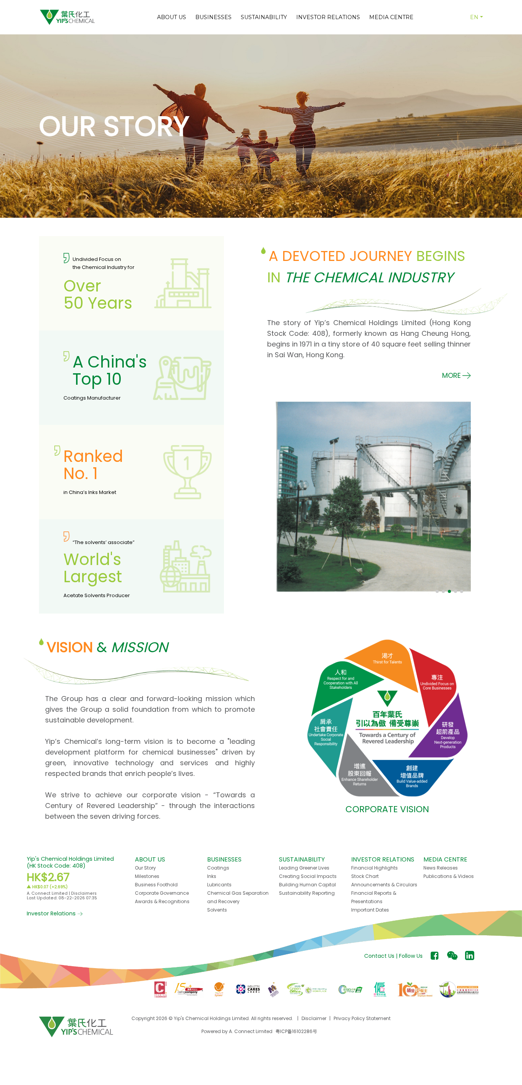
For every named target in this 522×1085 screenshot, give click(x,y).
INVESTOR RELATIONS (328, 17)
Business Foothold (156, 884)
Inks (211, 876)
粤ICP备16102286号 (296, 1031)
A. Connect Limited (250, 1031)
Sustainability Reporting (307, 893)
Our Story (145, 868)
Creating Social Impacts (308, 876)
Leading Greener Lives (304, 868)
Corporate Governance (162, 893)
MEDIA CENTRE (391, 17)
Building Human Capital (307, 884)
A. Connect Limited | (49, 893)
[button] (456, 375)
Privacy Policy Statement (362, 1018)
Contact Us (379, 956)
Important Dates (370, 910)
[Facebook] (435, 955)
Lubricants (219, 884)
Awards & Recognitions (162, 901)
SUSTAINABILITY (264, 17)
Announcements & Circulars (384, 884)
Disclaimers (84, 893)
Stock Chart (365, 876)
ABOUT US (171, 17)
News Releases (440, 868)
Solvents (217, 910)
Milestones (147, 876)
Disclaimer (314, 1018)
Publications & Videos (448, 876)
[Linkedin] (469, 955)
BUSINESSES (213, 17)
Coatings (218, 868)
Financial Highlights (374, 868)
